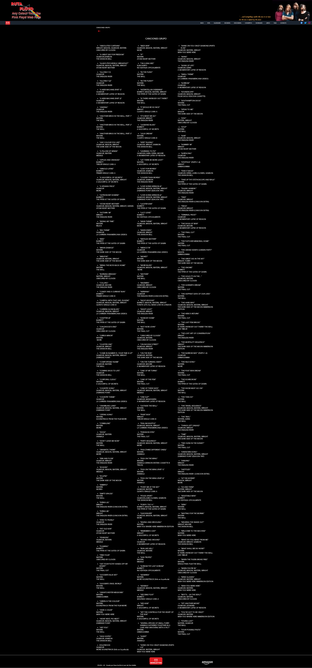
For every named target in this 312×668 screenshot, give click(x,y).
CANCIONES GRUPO (156, 38)
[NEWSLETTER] (7, 23)
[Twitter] (305, 22)
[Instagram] (309, 22)
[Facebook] (301, 22)
